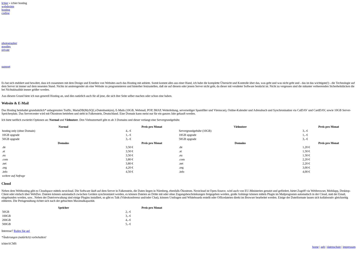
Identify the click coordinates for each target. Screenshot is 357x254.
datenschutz (334, 246)
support (5, 66)
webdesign (7, 6)
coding (5, 13)
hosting (5, 9)
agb (323, 246)
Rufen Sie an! (22, 230)
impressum (349, 246)
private (5, 49)
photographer (9, 43)
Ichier (4, 3)
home (315, 246)
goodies (6, 46)
